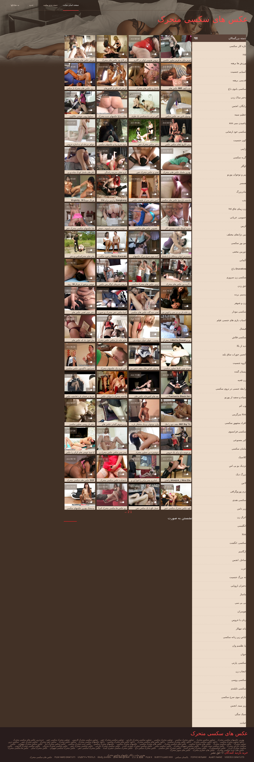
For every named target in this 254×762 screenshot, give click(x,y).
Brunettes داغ (239, 268)
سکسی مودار (239, 311)
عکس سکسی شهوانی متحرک (186, 746)
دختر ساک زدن (238, 97)
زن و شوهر (240, 303)
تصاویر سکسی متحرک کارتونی (85, 740)
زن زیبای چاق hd (237, 208)
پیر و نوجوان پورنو (236, 174)
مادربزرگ (241, 191)
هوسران (241, 611)
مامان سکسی (239, 448)
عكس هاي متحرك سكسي (151, 744)
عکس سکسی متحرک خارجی (107, 746)
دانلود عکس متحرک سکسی (179, 742)
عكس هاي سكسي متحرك (175, 744)
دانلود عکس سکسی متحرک (205, 742)
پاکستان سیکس (181, 757)
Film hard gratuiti (64, 757)
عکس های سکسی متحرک (41, 757)
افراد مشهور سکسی (235, 423)
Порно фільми (198, 757)
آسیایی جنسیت (238, 71)
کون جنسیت (239, 140)
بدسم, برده (240, 294)
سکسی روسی (238, 680)
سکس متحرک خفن (29, 742)
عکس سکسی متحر (163, 746)
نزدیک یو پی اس (237, 465)
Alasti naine (215, 757)
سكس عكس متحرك (67, 742)
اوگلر (243, 166)
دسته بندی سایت (50, 5)
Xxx (244, 534)
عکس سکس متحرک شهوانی (30, 744)
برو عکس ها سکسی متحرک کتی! (112, 508)
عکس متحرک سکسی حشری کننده (118, 748)
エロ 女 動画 (137, 757)
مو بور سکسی (238, 243)
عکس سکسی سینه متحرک (213, 746)
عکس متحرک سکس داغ (145, 748)
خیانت (243, 722)
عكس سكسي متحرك (222, 744)
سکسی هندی (239, 500)
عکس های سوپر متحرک (180, 750)
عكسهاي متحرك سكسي (104, 744)
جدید (31, 5)
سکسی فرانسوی (237, 431)
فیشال (242, 328)
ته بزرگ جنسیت (237, 577)
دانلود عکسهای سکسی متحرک (91, 742)
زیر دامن (241, 508)
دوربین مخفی (239, 251)
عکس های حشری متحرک (204, 750)
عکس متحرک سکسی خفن (89, 748)
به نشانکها (15, 5)
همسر (243, 183)
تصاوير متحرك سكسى (184, 740)
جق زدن (242, 286)
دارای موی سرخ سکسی (233, 697)
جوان (243, 654)
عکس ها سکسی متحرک (18, 748)
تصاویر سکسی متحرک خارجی (139, 740)
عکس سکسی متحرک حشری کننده (137, 746)
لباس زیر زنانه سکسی (234, 637)
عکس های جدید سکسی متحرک (230, 750)
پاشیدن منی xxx (237, 123)
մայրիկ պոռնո (86, 757)
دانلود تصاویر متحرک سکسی (232, 742)
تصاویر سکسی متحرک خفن (112, 740)
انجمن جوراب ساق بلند (234, 354)
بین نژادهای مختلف (236, 234)
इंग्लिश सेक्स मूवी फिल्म (121, 757)
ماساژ (243, 594)
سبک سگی (240, 714)
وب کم (242, 405)
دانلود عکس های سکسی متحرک (151, 742)
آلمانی (242, 260)
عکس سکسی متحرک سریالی (55, 746)
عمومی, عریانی (238, 217)
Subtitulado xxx (164, 757)
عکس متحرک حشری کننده (195, 748)
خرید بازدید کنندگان (236, 752)
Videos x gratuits (234, 757)
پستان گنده (240, 371)
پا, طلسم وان (239, 645)
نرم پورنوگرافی (238, 491)
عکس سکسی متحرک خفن (81, 746)
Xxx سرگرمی (239, 414)
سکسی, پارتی (239, 662)
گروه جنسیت (239, 363)
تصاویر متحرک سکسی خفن (58, 740)
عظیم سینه (240, 114)
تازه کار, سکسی (237, 46)
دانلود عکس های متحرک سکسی (121, 742)
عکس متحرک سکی (39, 748)
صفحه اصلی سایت (71, 5)
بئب (244, 200)
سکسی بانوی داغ (237, 89)
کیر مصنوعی (239, 440)
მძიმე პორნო (104, 757)
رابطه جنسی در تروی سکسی (231, 388)
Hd (244, 54)
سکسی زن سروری (236, 277)
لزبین (243, 226)
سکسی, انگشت (238, 543)
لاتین (243, 483)
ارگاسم (242, 551)
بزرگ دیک (241, 474)
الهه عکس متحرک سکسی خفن (177, 508)
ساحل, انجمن (239, 560)
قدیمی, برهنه (239, 80)
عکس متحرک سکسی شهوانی (62, 748)
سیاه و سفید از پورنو (235, 397)
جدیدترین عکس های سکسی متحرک (28, 740)
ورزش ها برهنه (238, 63)
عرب (243, 568)
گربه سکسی (239, 157)
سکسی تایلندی (238, 688)
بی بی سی (240, 602)
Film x (149, 757)
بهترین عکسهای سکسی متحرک (231, 740)
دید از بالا (241, 346)
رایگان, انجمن (239, 106)
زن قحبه (242, 380)
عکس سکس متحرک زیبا (55, 744)
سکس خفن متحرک (48, 742)
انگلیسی (241, 525)
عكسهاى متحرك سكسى (127, 744)
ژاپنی (243, 148)
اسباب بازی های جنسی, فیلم (231, 320)
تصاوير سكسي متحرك (205, 740)
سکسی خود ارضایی (236, 131)
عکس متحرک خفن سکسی (169, 748)
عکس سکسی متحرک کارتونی (27, 746)
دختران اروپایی (238, 585)
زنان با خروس (239, 620)
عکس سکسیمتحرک (217, 748)
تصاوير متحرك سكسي (163, 740)
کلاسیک (242, 457)
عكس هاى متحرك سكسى (200, 744)
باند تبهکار (241, 628)
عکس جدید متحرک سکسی (79, 744)
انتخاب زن (241, 671)
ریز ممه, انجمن (238, 705)
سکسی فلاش (239, 337)
